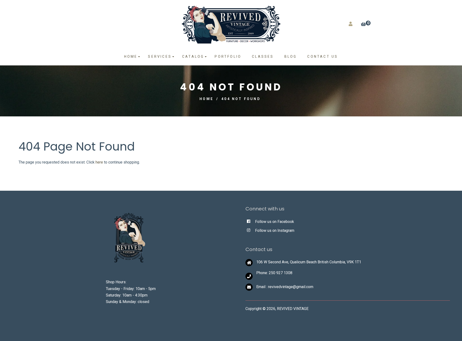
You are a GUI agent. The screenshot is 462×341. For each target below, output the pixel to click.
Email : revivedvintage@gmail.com (284, 286)
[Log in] (351, 23)
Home (206, 99)
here (99, 162)
